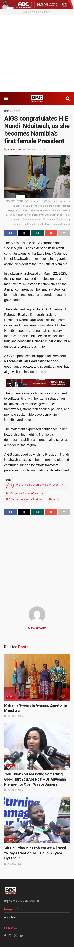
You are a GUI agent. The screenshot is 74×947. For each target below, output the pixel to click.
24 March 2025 (36, 149)
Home (7, 111)
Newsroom (15, 149)
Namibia (54, 499)
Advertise (10, 917)
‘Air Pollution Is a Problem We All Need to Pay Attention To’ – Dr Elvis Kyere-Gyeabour (35, 853)
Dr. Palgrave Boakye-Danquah (25, 493)
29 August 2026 (14, 716)
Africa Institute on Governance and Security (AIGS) (34, 486)
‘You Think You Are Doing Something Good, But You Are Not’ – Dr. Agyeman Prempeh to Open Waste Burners (35, 779)
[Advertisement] (37, 53)
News (17, 111)
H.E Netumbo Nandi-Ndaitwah (25, 499)
